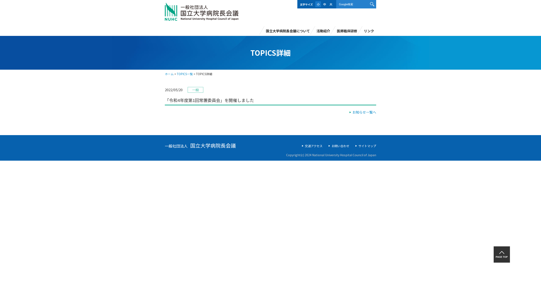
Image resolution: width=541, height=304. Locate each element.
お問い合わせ (340, 146)
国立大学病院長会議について (288, 30)
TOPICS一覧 (185, 74)
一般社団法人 (200, 146)
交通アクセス (313, 146)
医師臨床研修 (347, 30)
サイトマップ (367, 146)
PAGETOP (502, 254)
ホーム (169, 74)
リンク (369, 30)
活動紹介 (323, 30)
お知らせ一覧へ (364, 112)
